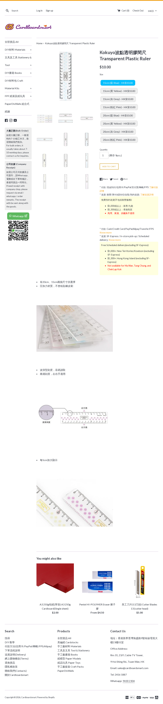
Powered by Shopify (46, 697)
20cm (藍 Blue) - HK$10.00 (118, 115)
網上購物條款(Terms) (16, 658)
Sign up (49, 10)
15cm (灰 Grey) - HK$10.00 (118, 99)
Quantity (104, 149)
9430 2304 (129, 680)
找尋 (7, 638)
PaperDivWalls (65, 670)
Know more (106, 232)
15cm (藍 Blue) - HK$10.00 (118, 82)
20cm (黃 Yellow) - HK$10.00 (119, 123)
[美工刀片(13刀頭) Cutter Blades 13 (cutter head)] (139, 582)
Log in (39, 10)
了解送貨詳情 (147, 194)
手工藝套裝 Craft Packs (70, 666)
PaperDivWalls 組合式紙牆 (17, 107)
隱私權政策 (11, 666)
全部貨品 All (11, 41)
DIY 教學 (10, 642)
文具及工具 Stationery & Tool (18, 61)
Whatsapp (18, 216)
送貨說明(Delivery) (15, 654)
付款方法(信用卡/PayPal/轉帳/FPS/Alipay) (28, 646)
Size (101, 74)
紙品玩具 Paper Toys (68, 662)
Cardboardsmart (28, 697)
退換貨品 (10, 662)
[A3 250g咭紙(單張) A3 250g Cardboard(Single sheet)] (55, 582)
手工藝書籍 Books (67, 654)
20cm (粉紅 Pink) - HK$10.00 (119, 139)
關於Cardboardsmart (16, 674)
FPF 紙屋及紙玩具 (18, 95)
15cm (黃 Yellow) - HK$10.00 (119, 90)
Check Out (138, 10)
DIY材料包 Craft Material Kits (18, 84)
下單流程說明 (12, 650)
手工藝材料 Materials (69, 646)
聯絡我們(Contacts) (16, 670)
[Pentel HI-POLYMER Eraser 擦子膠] (97, 582)
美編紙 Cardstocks (67, 642)
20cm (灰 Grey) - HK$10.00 (118, 131)
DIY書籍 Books (18, 72)
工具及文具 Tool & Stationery (73, 650)
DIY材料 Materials (18, 49)
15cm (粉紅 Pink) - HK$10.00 (119, 107)
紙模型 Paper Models (69, 658)
